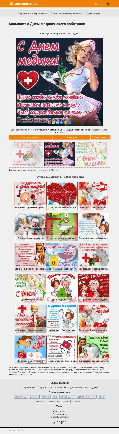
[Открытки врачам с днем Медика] (62, 196)
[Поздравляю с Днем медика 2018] (93, 288)
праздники (16, 170)
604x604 (97, 120)
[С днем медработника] (30, 288)
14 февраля (78, 402)
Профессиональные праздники (66, 13)
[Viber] (49, 122)
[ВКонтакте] (61, 122)
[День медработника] (62, 288)
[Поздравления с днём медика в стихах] (93, 227)
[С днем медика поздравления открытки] (93, 349)
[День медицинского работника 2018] (30, 257)
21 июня (54, 170)
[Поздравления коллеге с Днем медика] (62, 349)
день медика (43, 170)
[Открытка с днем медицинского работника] (30, 196)
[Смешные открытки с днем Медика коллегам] (93, 196)
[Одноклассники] (65, 122)
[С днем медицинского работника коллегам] (62, 257)
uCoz (21, 430)
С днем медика (93, 13)
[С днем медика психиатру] (30, 227)
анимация (34, 397)
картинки (45, 397)
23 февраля (41, 402)
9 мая (101, 397)
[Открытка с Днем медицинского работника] (30, 319)
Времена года (21, 397)
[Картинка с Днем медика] (30, 349)
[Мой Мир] (69, 122)
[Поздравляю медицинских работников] (93, 257)
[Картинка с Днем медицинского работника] (93, 319)
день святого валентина (59, 402)
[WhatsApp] (53, 122)
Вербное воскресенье (86, 397)
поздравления (29, 170)
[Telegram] (57, 122)
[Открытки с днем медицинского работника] (62, 227)
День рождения (67, 397)
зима (55, 397)
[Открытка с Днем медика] (62, 319)
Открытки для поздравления (32, 13)
